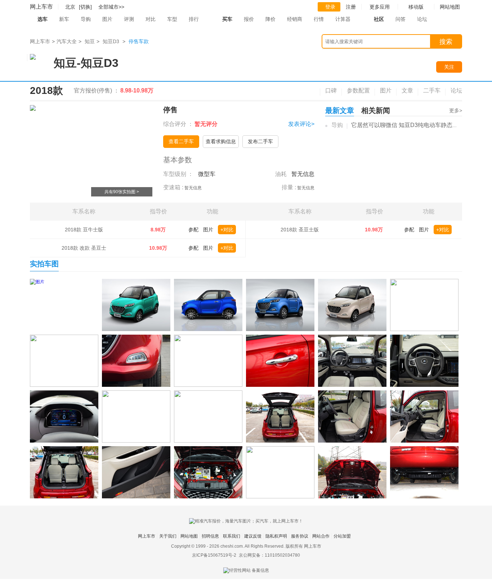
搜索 (445, 41)
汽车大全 (67, 41)
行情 (319, 19)
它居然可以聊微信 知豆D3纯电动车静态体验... (409, 125)
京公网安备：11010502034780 (269, 555)
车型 (172, 19)
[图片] (64, 305)
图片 (107, 19)
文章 (407, 90)
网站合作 (321, 536)
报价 (249, 19)
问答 (400, 19)
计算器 (342, 19)
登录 (330, 7)
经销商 (294, 19)
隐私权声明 (276, 536)
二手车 (431, 90)
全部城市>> (111, 7)
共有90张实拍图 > (121, 191)
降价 (270, 19)
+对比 (226, 229)
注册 (351, 7)
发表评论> (301, 124)
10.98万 (158, 248)
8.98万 (158, 229)
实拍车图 (44, 264)
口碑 (331, 90)
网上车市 (41, 7)
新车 (64, 19)
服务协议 (299, 536)
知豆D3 (111, 41)
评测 (129, 19)
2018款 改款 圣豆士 (84, 248)
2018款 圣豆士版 (300, 229)
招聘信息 (210, 536)
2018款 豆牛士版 (84, 229)
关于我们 (167, 536)
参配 (193, 229)
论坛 (422, 19)
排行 (194, 19)
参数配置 (358, 90)
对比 (151, 19)
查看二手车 (181, 141)
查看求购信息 (221, 141)
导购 (86, 19)
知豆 (90, 41)
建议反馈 (252, 536)
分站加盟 (342, 536)
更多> (455, 110)
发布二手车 (260, 141)
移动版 (416, 7)
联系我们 (231, 536)
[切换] (85, 7)
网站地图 (189, 536)
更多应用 (380, 7)
